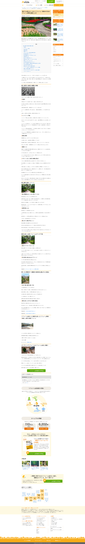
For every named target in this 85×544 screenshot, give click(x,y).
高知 (34, 502)
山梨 (37, 490)
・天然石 (24, 47)
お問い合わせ (48, 540)
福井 (38, 492)
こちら (27, 382)
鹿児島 (23, 495)
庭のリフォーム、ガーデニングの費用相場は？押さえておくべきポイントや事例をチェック (44, 468)
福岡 (23, 492)
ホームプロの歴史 (54, 522)
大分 (23, 494)
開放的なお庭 (29, 342)
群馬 (46, 501)
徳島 (35, 502)
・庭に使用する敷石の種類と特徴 (28, 45)
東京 (45, 498)
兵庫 (34, 493)
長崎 (23, 493)
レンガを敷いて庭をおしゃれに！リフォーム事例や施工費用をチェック (35, 468)
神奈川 (47, 498)
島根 (29, 494)
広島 (29, 493)
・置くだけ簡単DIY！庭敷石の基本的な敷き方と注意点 (32, 63)
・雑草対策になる (26, 56)
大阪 (32, 493)
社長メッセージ (53, 520)
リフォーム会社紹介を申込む (37, 370)
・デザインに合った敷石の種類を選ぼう (29, 52)
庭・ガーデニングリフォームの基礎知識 (42, 7)
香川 (35, 501)
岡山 (27, 493)
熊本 (24, 493)
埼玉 (45, 499)
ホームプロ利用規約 (27, 540)
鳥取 (27, 494)
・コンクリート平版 (26, 48)
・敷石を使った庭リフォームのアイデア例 (30, 59)
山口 (28, 495)
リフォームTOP (23, 7)
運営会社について (58, 540)
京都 (32, 494)
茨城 (45, 500)
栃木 (47, 500)
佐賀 (24, 492)
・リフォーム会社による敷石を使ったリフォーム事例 (31, 67)
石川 (37, 492)
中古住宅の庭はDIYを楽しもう (30, 311)
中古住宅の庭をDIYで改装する (30, 313)
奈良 (32, 495)
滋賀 (34, 494)
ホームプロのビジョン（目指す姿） (57, 519)
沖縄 (25, 495)
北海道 (46, 489)
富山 (38, 491)
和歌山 (34, 495)
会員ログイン (25, 519)
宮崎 (24, 494)
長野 (38, 490)
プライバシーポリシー (38, 540)
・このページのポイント (27, 71)
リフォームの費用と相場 (26, 522)
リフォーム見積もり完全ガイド (27, 525)
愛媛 (34, 501)
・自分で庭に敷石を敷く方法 (27, 64)
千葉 (47, 499)
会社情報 (52, 521)
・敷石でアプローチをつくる (27, 60)
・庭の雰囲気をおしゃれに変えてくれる (29, 55)
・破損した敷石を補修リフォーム (28, 68)
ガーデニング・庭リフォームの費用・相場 (31, 7)
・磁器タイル (25, 51)
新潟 (37, 491)
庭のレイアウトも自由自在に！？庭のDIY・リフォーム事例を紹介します (26, 468)
